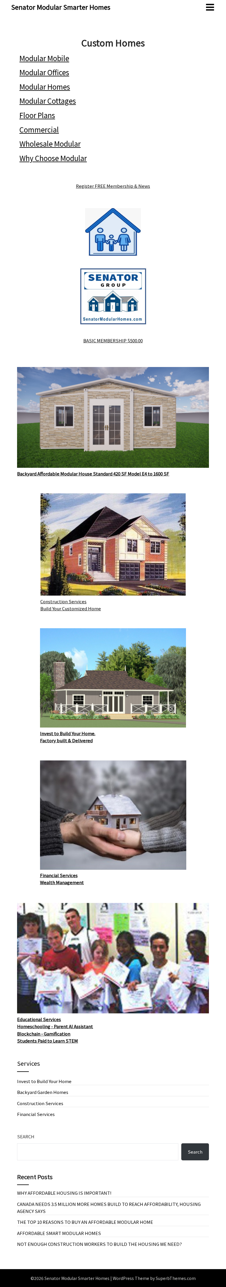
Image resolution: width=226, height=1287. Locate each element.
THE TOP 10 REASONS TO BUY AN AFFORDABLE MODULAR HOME (85, 1222)
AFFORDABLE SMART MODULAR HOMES (59, 1233)
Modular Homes (44, 86)
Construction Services (40, 1103)
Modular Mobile (44, 58)
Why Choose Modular (53, 158)
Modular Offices (44, 72)
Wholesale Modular (50, 143)
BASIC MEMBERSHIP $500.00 (113, 340)
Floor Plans (37, 115)
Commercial (39, 129)
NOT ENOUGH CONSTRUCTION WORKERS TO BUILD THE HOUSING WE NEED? (99, 1244)
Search (25, 1136)
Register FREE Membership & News (113, 186)
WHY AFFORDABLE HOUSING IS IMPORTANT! (64, 1193)
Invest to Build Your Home (44, 1081)
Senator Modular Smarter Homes (60, 6)
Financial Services (36, 1114)
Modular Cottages (47, 100)
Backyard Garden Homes (42, 1092)
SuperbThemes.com (176, 1278)
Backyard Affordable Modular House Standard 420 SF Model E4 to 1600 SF (93, 473)
